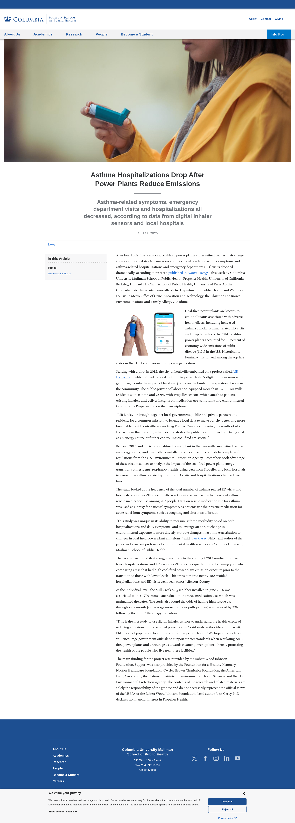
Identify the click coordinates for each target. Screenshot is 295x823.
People (58, 768)
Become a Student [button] (137, 34)
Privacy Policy (226, 818)
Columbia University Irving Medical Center (147, 4)
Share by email (247, 244)
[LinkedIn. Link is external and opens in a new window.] (227, 758)
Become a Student (66, 775)
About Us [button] (12, 34)
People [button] (102, 34)
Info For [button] (277, 34)
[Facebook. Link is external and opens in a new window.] (205, 758)
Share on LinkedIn (242, 244)
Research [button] (74, 34)
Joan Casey (199, 538)
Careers (58, 781)
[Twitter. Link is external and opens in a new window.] (194, 758)
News (51, 244)
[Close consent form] (244, 793)
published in (189, 273)
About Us (59, 749)
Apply (253, 18)
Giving (279, 18)
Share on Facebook (231, 244)
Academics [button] (43, 34)
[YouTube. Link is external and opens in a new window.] (237, 758)
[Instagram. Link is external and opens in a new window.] (216, 758)
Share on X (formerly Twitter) (236, 244)
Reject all (227, 809)
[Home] (40, 19)
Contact (266, 18)
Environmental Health (59, 273)
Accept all (227, 801)
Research (59, 762)
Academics (61, 755)
